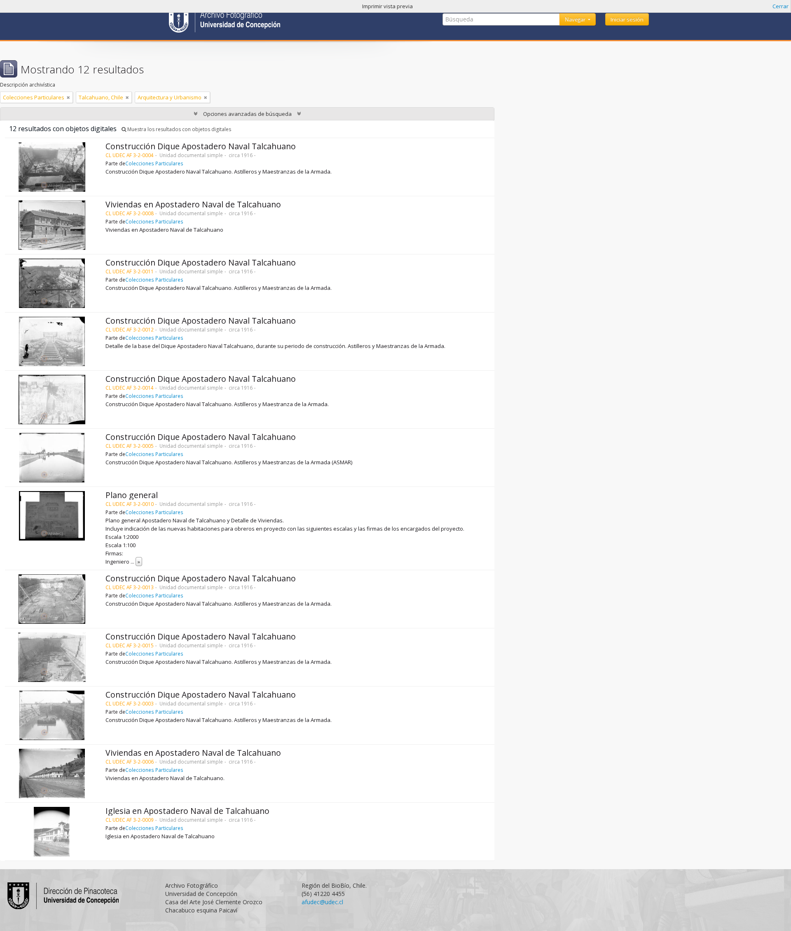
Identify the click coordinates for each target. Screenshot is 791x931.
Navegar (576, 19)
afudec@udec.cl (322, 902)
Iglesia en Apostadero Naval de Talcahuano (187, 810)
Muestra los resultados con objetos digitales (178, 129)
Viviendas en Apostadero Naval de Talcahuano (193, 204)
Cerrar (780, 6)
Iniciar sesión (627, 19)
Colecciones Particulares (154, 163)
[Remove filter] (68, 97)
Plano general (131, 495)
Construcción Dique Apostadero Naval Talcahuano (200, 146)
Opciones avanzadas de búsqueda (247, 114)
